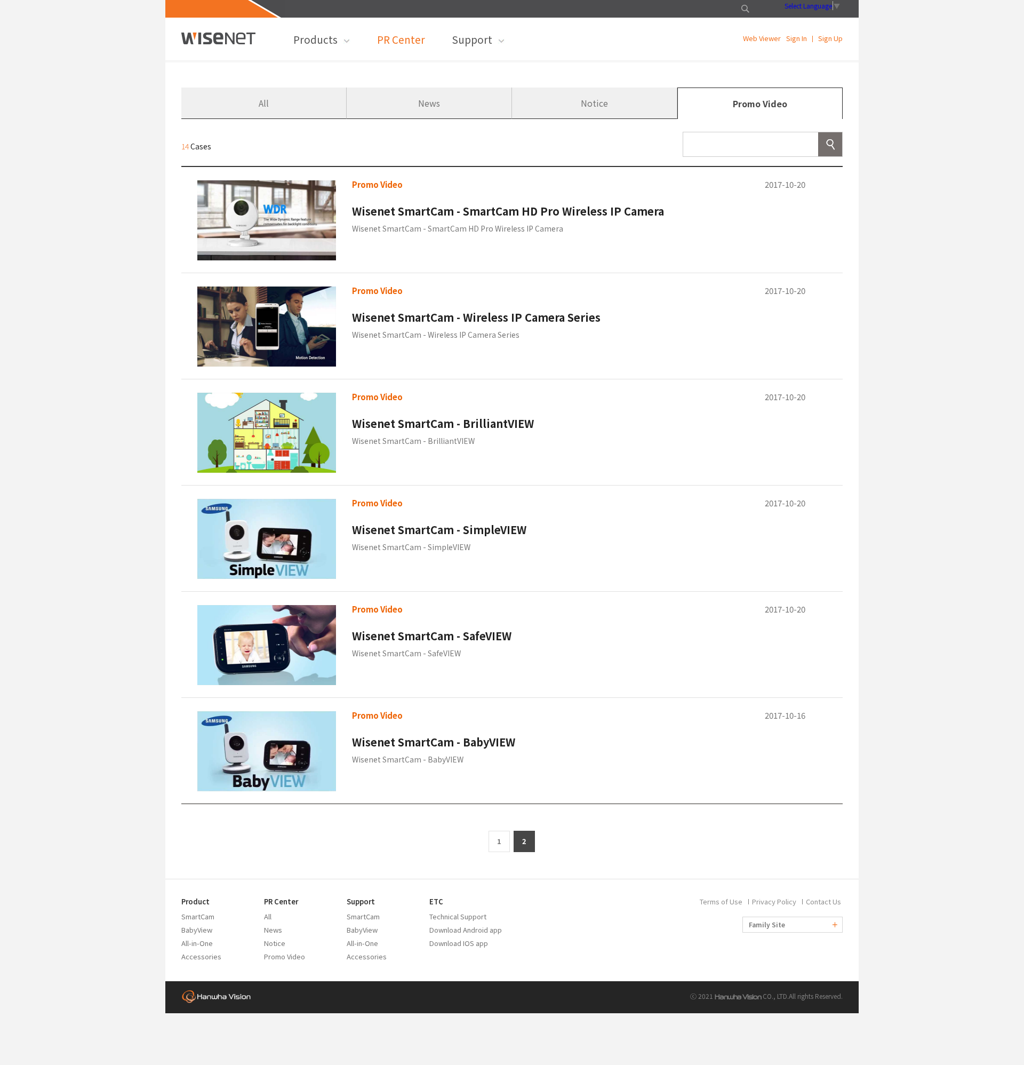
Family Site (768, 924)
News (429, 103)
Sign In (796, 38)
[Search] (830, 144)
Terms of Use (721, 901)
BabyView (196, 929)
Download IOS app (458, 943)
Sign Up (830, 38)
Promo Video (760, 103)
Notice (594, 103)
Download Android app (465, 929)
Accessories (201, 956)
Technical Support (457, 916)
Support (472, 39)
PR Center (401, 39)
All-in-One (197, 943)
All (264, 103)
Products (315, 39)
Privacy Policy (774, 901)
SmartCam (197, 916)
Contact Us (823, 901)
